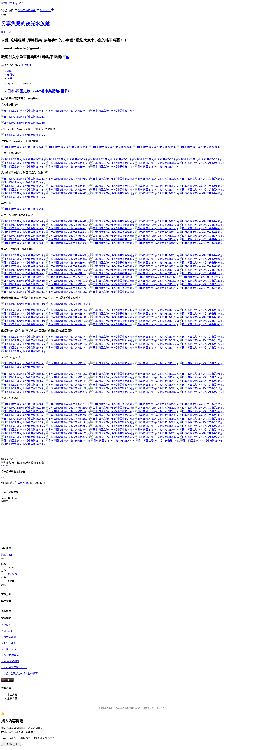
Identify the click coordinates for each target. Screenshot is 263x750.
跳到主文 (6, 32)
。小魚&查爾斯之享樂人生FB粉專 (19, 673)
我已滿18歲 (7, 744)
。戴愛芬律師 (8, 637)
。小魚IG (6, 625)
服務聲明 (160, 708)
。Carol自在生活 (10, 655)
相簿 (9, 71)
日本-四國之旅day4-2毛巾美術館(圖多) (38, 91)
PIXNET (108, 708)
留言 (27, 482)
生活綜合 (26, 65)
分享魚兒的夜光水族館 (25, 23)
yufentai (5, 465)
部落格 (11, 74)
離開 (17, 744)
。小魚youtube (8, 649)
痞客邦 (21, 482)
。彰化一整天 (8, 643)
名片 (9, 78)
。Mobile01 (7, 631)
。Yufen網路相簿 (10, 661)
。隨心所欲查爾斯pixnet (14, 667)
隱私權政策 (149, 708)
